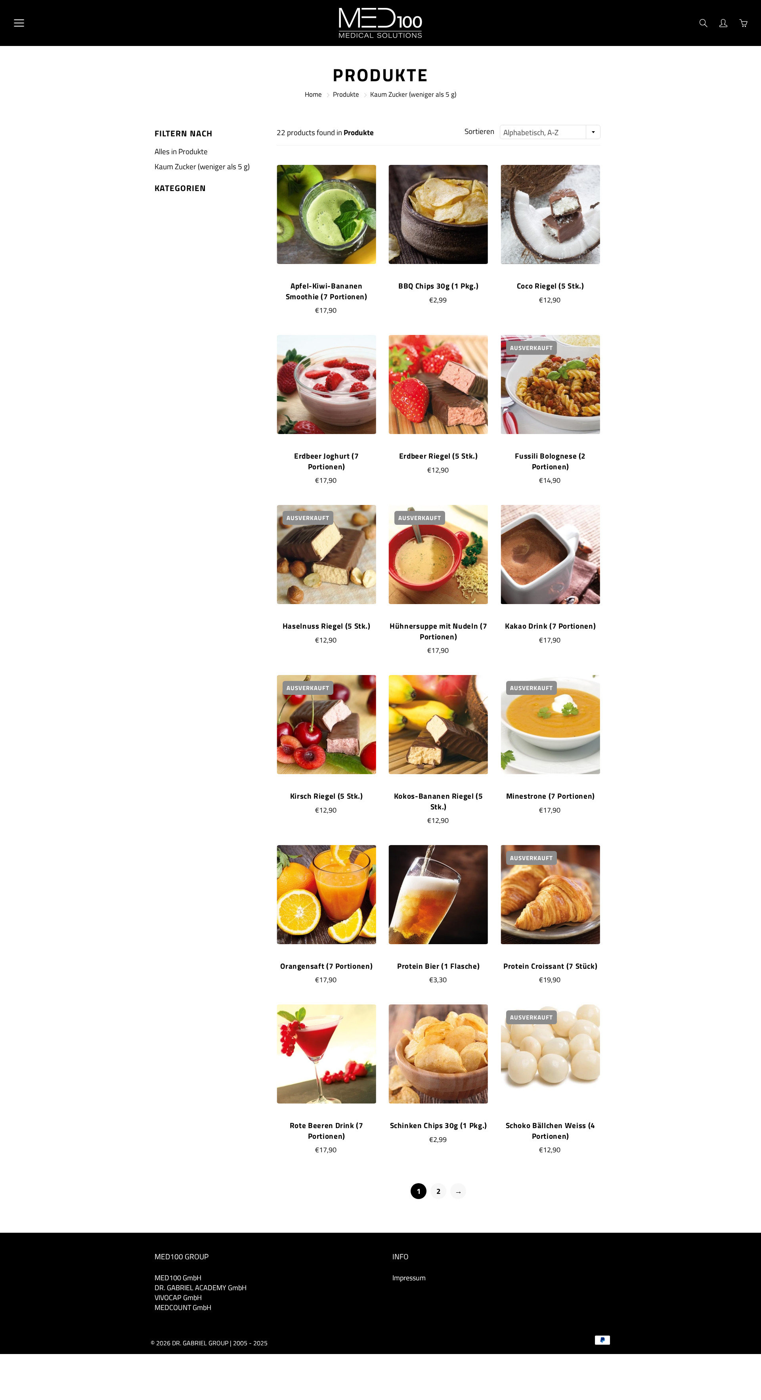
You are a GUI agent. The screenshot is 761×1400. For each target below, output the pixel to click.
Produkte (346, 94)
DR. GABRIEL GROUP (200, 1343)
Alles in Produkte (181, 151)
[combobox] (550, 132)
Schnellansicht (326, 214)
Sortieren (479, 131)
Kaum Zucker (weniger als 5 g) (202, 166)
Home (313, 94)
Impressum (409, 1277)
